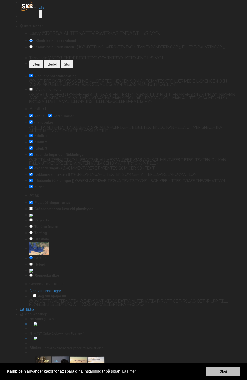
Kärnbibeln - (54, 46)
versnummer (63, 115)
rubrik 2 (40, 141)
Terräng (40, 232)
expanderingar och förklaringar (59, 154)
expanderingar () (47, 168)
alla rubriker (43, 122)
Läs (41, 7)
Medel (52, 64)
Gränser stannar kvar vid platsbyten (63, 208)
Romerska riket (46, 275)
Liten (36, 64)
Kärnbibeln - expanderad (55, 40)
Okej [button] (223, 371)
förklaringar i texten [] (51, 174)
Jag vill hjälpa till (51, 295)
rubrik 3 (40, 148)
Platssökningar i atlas (51, 202)
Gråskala (41, 238)
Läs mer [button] (129, 371)
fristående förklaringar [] (54, 180)
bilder (38, 186)
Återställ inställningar (45, 290)
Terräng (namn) (46, 226)
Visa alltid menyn (49, 89)
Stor (67, 64)
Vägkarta (41, 220)
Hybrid (39, 264)
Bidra (29, 309)
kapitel (39, 115)
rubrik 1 (40, 135)
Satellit (39, 258)
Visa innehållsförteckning (55, 75)
